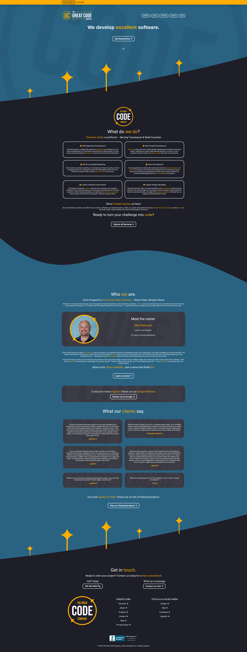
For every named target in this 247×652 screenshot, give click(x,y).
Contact (173, 15)
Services (145, 15)
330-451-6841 (68, 2)
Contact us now (153, 586)
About (154, 15)
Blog (182, 15)
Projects (164, 15)
